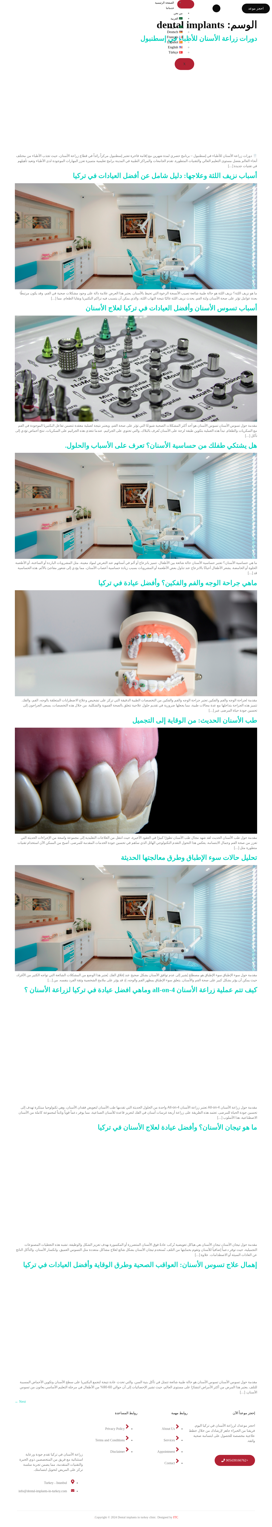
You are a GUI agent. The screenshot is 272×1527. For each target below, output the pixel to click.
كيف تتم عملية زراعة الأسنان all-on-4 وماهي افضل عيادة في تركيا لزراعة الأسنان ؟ (140, 990)
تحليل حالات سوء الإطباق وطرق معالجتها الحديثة (189, 857)
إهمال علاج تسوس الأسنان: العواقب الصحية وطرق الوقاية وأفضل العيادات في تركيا (140, 1264)
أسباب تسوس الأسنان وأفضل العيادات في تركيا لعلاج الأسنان (171, 308)
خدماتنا (170, 8)
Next (20, 1401)
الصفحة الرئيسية (164, 2)
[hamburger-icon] (185, 4)
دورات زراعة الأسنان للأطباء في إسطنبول (198, 38)
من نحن (178, 13)
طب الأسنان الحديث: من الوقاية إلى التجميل (194, 720)
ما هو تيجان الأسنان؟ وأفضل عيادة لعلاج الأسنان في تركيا (177, 1127)
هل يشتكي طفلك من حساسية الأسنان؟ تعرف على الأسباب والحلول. (161, 445)
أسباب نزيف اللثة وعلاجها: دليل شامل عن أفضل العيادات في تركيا (165, 175)
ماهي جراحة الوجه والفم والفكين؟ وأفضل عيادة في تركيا (177, 583)
